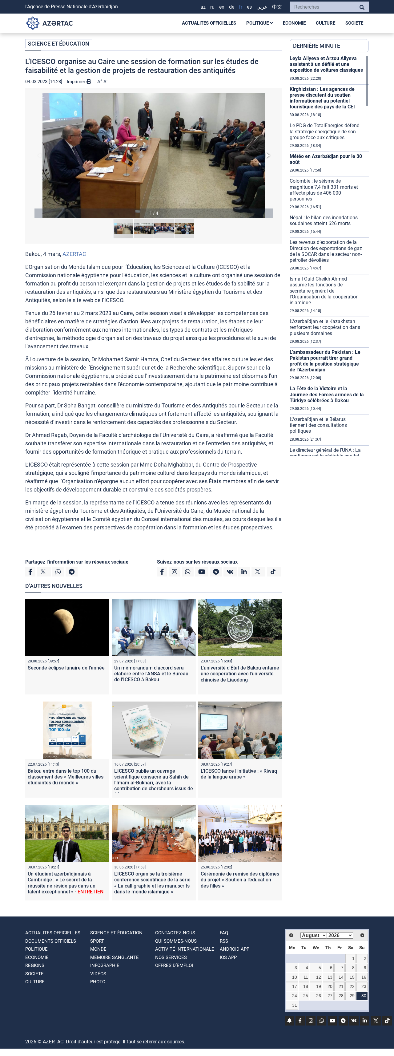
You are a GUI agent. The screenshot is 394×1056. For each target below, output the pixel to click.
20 (330, 986)
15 (352, 977)
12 (318, 977)
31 (294, 1005)
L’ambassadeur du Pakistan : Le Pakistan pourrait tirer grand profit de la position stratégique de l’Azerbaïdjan (325, 361)
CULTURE (325, 23)
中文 (277, 7)
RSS (224, 941)
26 (318, 995)
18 (305, 986)
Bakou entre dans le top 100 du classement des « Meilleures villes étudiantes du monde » (65, 777)
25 (305, 995)
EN (221, 7)
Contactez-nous (175, 933)
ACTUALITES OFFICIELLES (209, 23)
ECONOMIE (294, 23)
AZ (203, 7)
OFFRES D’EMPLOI (174, 965)
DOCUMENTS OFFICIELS (50, 941)
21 (341, 986)
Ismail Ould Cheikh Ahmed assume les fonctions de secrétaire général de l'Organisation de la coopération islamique (324, 290)
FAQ (224, 933)
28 (341, 995)
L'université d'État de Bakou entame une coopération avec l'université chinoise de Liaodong (240, 673)
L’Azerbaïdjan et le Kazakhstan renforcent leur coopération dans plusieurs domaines (325, 327)
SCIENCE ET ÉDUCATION (58, 43)
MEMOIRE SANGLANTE (114, 957)
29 (352, 995)
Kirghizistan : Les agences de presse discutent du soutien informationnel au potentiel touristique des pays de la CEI (322, 98)
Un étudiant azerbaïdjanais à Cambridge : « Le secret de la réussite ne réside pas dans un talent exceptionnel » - (65, 883)
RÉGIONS (34, 965)
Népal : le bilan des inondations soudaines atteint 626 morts (324, 220)
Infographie (104, 965)
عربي (261, 7)
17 (294, 986)
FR (240, 7)
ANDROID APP (234, 949)
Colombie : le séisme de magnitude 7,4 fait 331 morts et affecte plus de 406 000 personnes (324, 190)
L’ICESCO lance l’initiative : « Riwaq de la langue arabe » (239, 774)
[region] (329, 255)
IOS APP (228, 957)
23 (363, 986)
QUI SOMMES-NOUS (176, 941)
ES (249, 7)
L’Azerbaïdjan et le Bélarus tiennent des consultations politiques (318, 425)
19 (318, 986)
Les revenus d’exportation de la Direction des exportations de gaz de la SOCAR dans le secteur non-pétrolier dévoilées (326, 251)
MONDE (98, 949)
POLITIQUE (258, 23)
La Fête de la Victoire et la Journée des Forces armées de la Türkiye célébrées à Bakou (327, 394)
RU (212, 7)
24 (294, 995)
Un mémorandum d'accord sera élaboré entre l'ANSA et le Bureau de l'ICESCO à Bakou (151, 673)
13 (330, 977)
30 (363, 995)
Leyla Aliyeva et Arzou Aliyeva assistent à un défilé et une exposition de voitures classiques (326, 64)
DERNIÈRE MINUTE (316, 45)
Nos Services (171, 957)
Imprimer (76, 81)
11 (306, 977)
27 (330, 995)
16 (363, 977)
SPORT (97, 941)
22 (352, 986)
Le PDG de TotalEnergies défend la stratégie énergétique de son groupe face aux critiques (325, 131)
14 (341, 977)
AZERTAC (74, 254)
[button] (153, 155)
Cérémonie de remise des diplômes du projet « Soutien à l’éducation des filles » (240, 879)
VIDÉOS (98, 974)
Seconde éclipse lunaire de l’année (66, 668)
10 (294, 977)
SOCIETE (354, 23)
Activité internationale (184, 949)
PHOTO (97, 982)
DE (231, 7)
